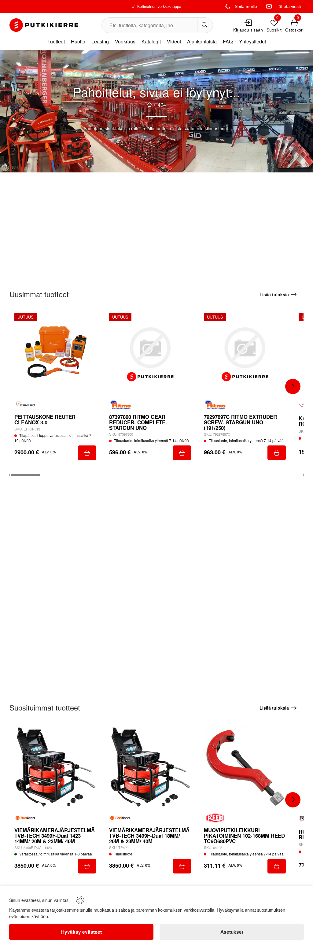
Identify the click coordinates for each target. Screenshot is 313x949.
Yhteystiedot (252, 41)
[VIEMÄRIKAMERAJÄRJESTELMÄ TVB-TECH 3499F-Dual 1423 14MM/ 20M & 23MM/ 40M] (55, 767)
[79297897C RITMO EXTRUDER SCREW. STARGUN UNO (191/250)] (245, 354)
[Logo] (43, 25)
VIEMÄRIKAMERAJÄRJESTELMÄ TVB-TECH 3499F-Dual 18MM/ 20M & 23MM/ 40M (149, 835)
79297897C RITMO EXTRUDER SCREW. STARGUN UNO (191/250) (240, 422)
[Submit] (87, 452)
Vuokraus (125, 41)
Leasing (100, 41)
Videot (174, 41)
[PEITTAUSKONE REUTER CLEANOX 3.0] (55, 354)
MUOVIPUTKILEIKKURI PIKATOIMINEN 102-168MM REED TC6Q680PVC (244, 835)
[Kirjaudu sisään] (248, 22)
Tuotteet (56, 41)
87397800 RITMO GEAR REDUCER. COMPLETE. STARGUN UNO (138, 422)
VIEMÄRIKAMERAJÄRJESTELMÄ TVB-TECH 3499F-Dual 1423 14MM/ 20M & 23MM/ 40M (54, 835)
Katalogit (151, 41)
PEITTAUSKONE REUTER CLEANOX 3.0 (44, 419)
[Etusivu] (149, 104)
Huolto (78, 41)
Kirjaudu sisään (248, 30)
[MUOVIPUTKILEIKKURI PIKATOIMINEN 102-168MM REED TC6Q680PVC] (245, 767)
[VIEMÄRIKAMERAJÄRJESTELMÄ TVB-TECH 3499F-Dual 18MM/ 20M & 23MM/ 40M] (150, 767)
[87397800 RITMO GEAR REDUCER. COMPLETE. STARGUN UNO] (150, 354)
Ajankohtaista (202, 41)
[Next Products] (292, 386)
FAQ (228, 41)
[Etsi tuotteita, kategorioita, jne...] (205, 25)
